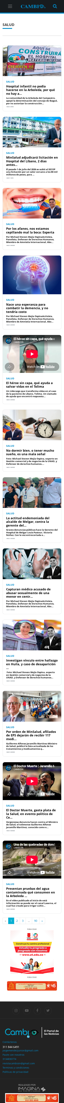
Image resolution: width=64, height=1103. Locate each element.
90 (35, 921)
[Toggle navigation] (10, 6)
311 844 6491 (11, 1047)
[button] (7, 952)
